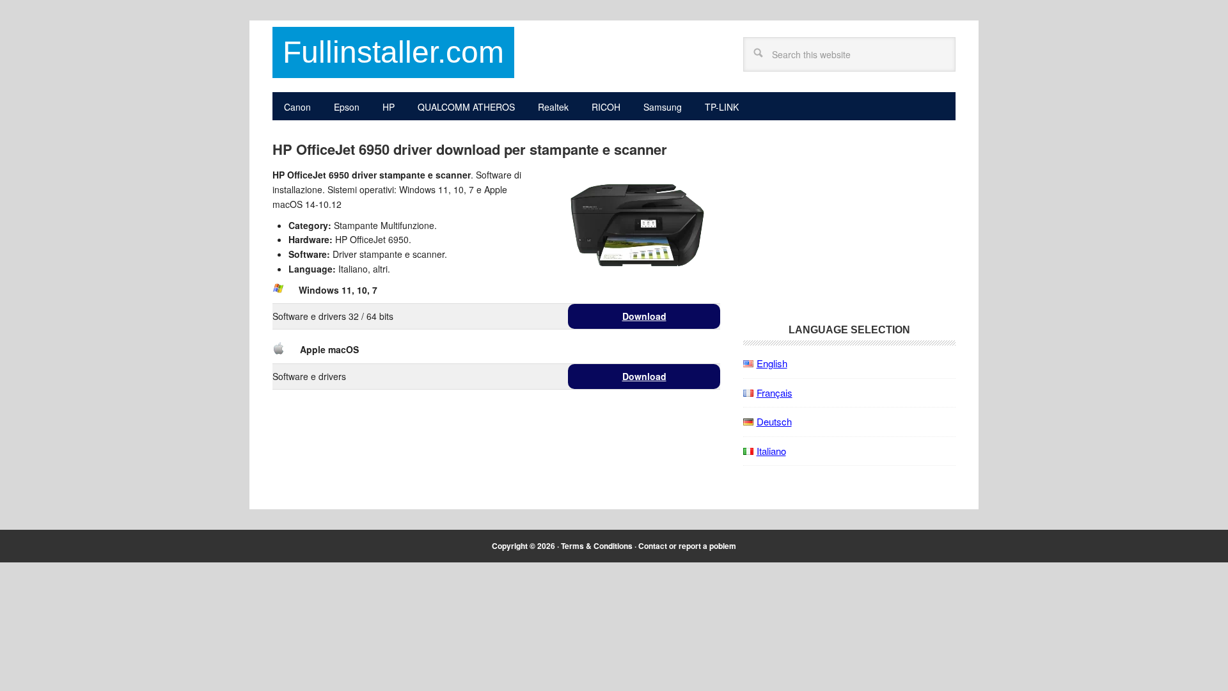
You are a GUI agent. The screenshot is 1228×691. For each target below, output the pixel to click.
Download (644, 316)
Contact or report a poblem (687, 546)
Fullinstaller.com (393, 52)
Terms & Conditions (597, 546)
